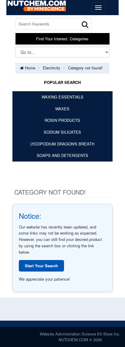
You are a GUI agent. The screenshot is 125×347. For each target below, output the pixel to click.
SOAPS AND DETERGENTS (62, 155)
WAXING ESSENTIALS (62, 97)
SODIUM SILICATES (62, 132)
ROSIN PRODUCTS (62, 120)
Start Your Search (41, 266)
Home (29, 68)
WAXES (62, 109)
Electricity (51, 68)
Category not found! (85, 68)
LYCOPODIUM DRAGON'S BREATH (62, 144)
